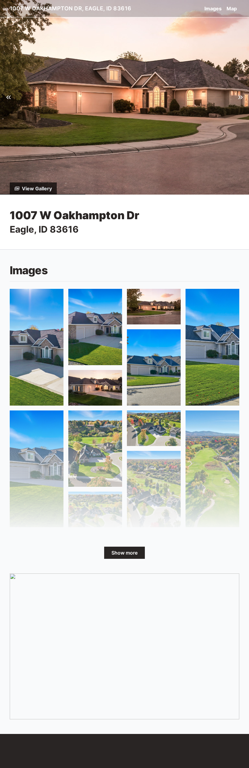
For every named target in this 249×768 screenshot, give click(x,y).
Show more (124, 553)
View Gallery (37, 188)
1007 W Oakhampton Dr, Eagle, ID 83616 (70, 8)
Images (213, 8)
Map (232, 8)
